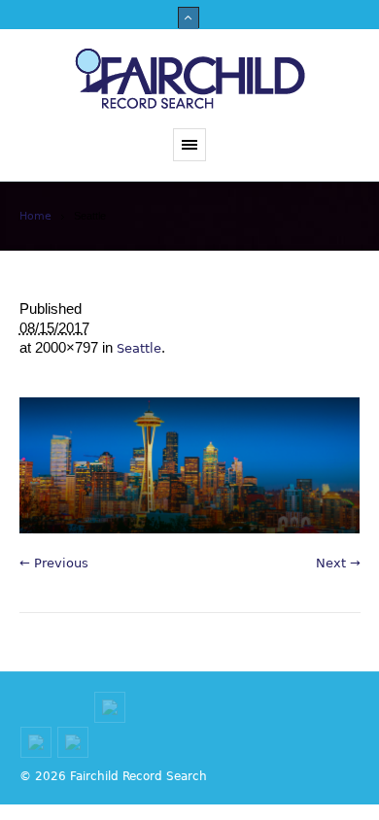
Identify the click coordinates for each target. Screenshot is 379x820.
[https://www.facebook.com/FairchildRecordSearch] (36, 742)
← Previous (53, 563)
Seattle (139, 348)
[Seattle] (190, 465)
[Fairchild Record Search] (189, 79)
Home (35, 216)
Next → (338, 563)
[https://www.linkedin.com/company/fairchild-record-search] (109, 707)
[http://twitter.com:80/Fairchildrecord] (72, 742)
